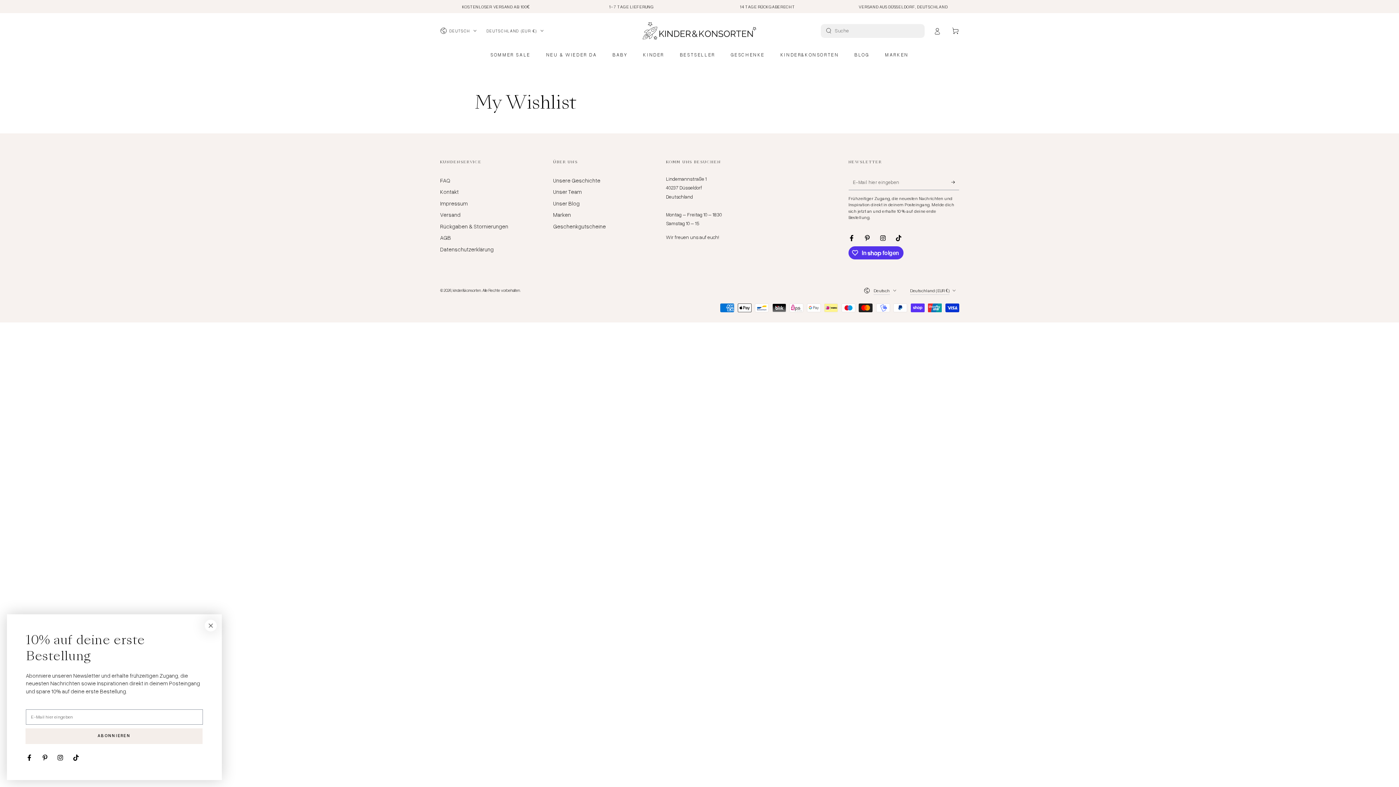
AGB (445, 237)
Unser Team (567, 191)
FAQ (445, 180)
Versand (450, 214)
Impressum (454, 203)
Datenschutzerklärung (467, 249)
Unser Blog (566, 203)
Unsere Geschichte (576, 180)
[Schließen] (211, 625)
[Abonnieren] (955, 182)
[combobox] (874, 31)
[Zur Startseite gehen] (699, 31)
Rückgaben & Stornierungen (474, 226)
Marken (562, 214)
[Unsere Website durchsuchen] (828, 31)
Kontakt (449, 191)
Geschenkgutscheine (579, 226)
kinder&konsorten (467, 290)
